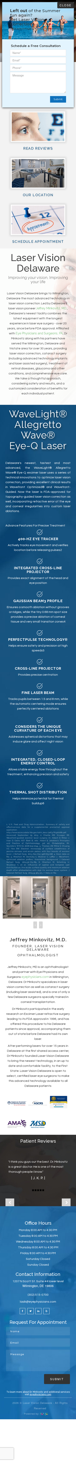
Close (66, 5)
